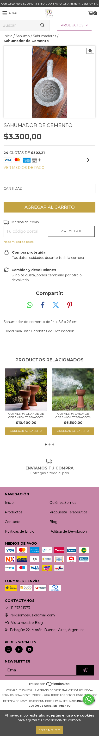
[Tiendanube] (50, 685)
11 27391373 (20, 608)
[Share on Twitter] (55, 305)
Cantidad (13, 188)
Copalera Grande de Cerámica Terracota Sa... (26, 415)
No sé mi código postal (19, 241)
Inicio (8, 36)
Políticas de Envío (19, 531)
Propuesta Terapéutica (68, 512)
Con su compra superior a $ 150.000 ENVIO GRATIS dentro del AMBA (49, 3)
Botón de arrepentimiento (49, 705)
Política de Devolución (68, 531)
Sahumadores (44, 36)
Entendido (49, 730)
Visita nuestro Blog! (27, 622)
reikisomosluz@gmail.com (33, 615)
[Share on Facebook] (42, 305)
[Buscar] (42, 25)
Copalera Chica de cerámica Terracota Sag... (73, 415)
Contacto (12, 522)
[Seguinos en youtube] (29, 649)
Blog (53, 522)
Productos (13, 512)
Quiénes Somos (63, 502)
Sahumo (23, 36)
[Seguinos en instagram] (8, 649)
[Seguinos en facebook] (19, 649)
